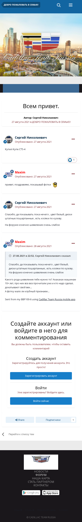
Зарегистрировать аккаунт (41, 375)
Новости (41, 471)
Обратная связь (46, 510)
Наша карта (41, 478)
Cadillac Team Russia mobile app (57, 299)
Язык (17, 510)
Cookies (63, 510)
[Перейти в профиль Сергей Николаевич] (9, 139)
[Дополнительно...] (73, 139)
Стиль (29, 510)
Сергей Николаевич (45, 117)
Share (20, 420)
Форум (41, 475)
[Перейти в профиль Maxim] (9, 174)
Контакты (41, 485)
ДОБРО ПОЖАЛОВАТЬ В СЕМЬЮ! (51, 122)
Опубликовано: (33, 141)
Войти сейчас (41, 401)
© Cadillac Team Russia (41, 517)
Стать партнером (41, 482)
